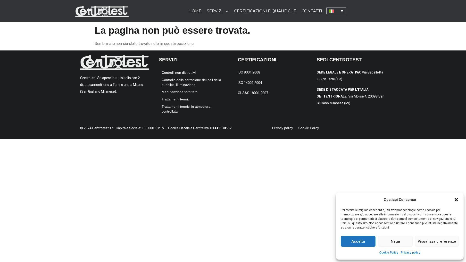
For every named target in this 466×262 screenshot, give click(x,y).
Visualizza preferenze (437, 241)
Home (195, 11)
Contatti (312, 11)
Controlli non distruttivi (179, 72)
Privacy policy (410, 252)
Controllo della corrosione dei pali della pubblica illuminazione (191, 82)
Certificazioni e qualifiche (265, 11)
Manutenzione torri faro (180, 92)
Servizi (215, 11)
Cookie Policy (388, 252)
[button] (456, 199)
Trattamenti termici (176, 99)
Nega (395, 241)
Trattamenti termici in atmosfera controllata (186, 109)
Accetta (358, 241)
